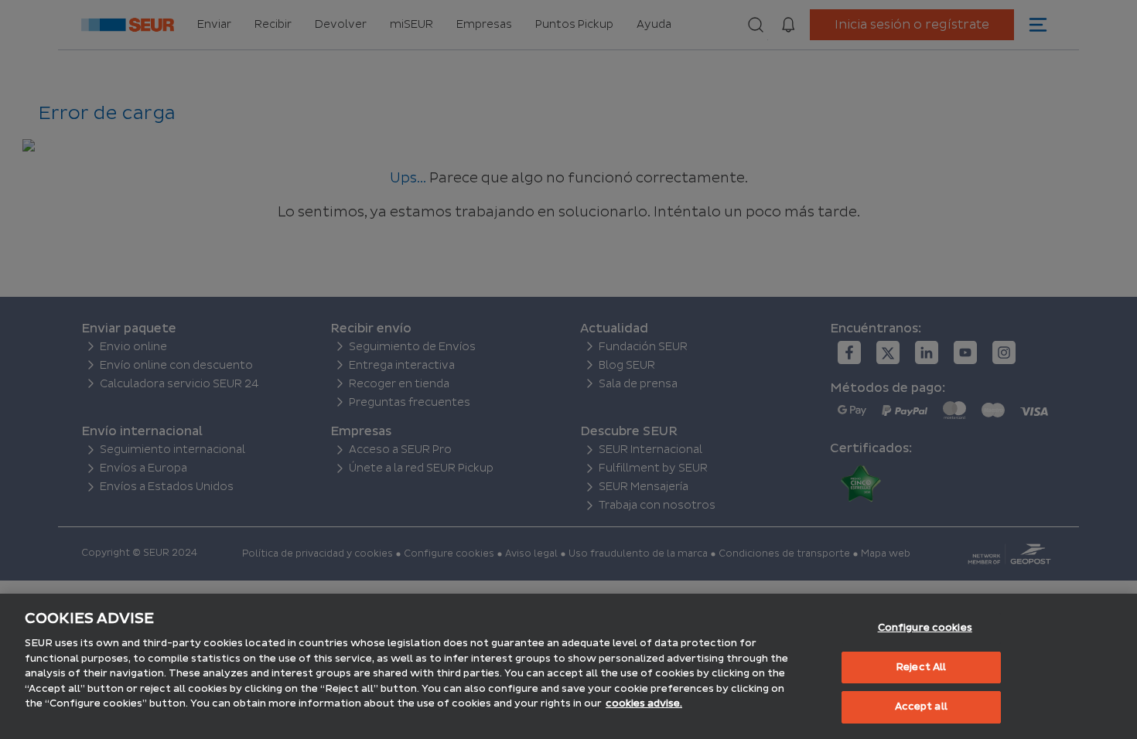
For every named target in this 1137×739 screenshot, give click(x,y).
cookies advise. (644, 703)
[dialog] (568, 666)
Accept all (921, 706)
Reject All (921, 667)
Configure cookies (925, 628)
